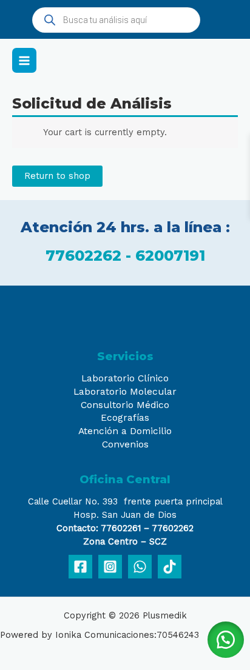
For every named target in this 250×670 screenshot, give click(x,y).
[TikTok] (169, 566)
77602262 (86, 255)
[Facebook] (80, 566)
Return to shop (57, 175)
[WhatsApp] (140, 566)
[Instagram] (110, 566)
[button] (226, 639)
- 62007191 (165, 255)
